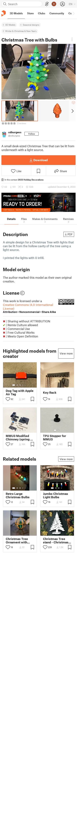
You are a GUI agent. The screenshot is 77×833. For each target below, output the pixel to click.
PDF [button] (70, 234)
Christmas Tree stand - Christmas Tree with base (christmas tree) (55, 540)
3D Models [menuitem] (16, 13)
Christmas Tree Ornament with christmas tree (17, 540)
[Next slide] (72, 110)
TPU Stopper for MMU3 (54, 437)
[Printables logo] (3, 13)
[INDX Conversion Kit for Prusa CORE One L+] (38, 202)
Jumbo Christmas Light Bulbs (55, 495)
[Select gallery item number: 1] (13, 385)
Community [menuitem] (56, 13)
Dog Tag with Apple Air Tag (19, 392)
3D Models (10, 24)
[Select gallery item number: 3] (20, 385)
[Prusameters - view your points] (54, 4)
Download (40, 160)
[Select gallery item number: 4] (23, 385)
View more (66, 353)
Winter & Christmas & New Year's (21, 31)
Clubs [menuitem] (41, 13)
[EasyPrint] (47, 4)
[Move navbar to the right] (73, 13)
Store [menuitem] (30, 13)
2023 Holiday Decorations (31, 179)
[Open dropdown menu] (72, 39)
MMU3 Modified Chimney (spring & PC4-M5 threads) (19, 437)
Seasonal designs (31, 24)
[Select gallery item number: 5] (25, 385)
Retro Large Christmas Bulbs (18, 495)
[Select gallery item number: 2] (17, 385)
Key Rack (49, 392)
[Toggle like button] (8, 399)
